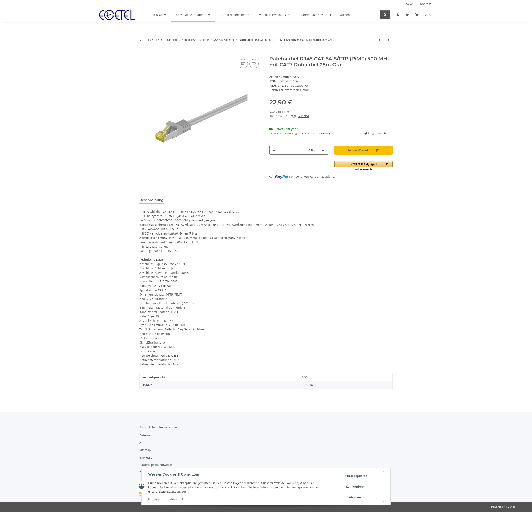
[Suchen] (385, 14)
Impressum (155, 499)
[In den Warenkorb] (142, 53)
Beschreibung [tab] (151, 200)
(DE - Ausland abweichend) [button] (314, 133)
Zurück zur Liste (152, 40)
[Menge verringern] (274, 150)
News (410, 4)
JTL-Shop (510, 506)
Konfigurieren (356, 486)
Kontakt (425, 4)
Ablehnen (356, 497)
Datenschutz (176, 499)
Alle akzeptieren (355, 476)
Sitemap (145, 450)
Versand (303, 116)
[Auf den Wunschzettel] (254, 63)
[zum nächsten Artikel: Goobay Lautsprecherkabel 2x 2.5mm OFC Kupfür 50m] (388, 39)
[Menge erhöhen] (323, 150)
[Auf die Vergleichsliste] (243, 63)
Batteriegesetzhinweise (155, 465)
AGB (142, 443)
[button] (397, 14)
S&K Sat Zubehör (296, 85)
